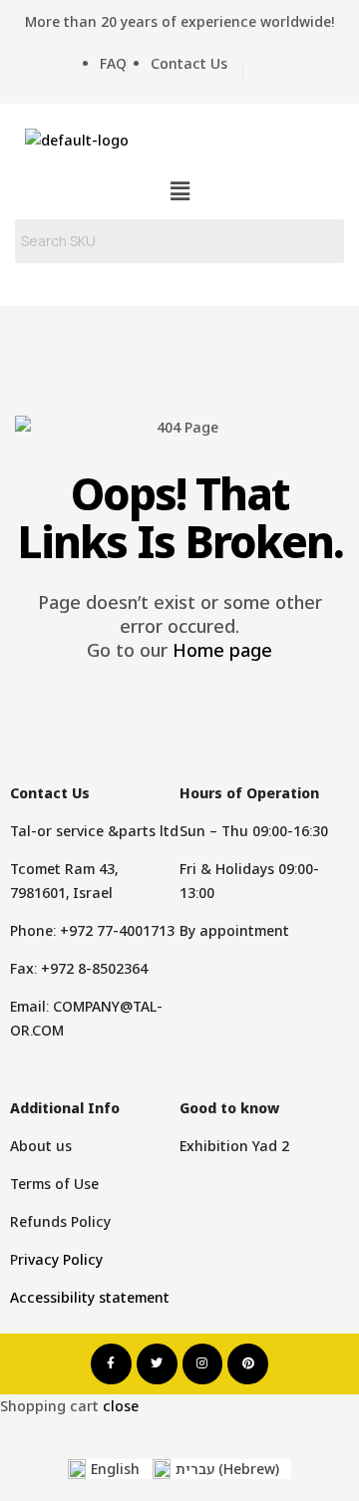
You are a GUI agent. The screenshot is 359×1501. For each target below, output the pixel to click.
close (121, 1405)
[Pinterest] (247, 1364)
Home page (222, 650)
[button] (179, 190)
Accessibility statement (90, 1297)
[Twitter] (157, 1364)
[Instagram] (202, 1364)
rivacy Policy (60, 1259)
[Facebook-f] (111, 1364)
